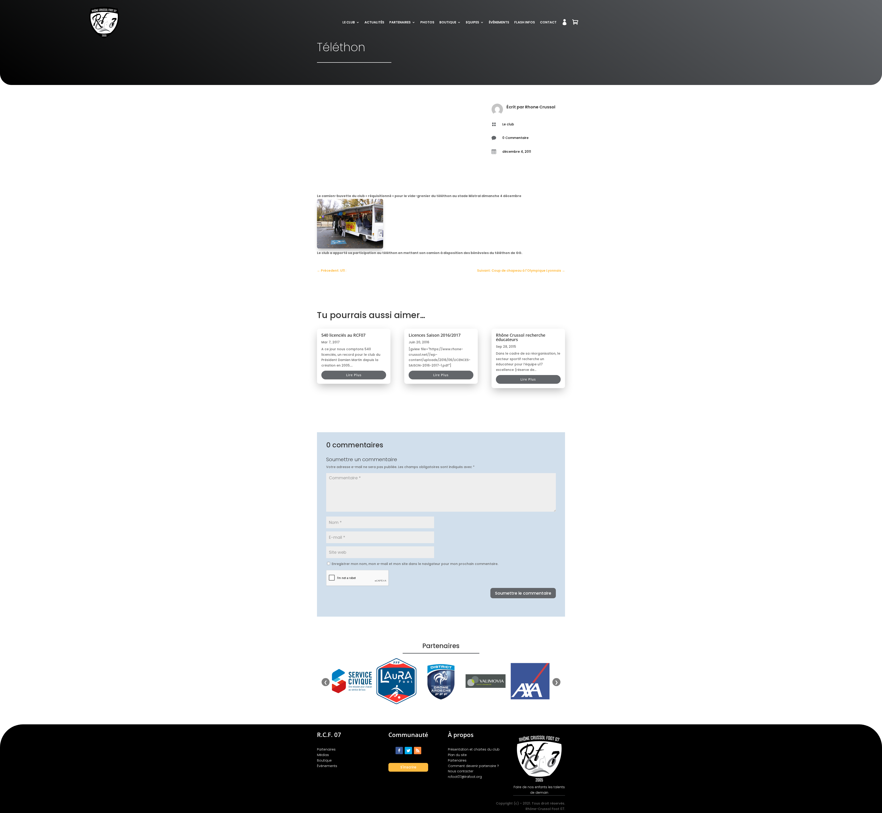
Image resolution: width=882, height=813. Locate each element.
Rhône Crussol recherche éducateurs (520, 337)
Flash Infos (524, 22)
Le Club (348, 22)
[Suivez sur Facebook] (399, 750)
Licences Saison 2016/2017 (435, 335)
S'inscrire (408, 767)
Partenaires (400, 22)
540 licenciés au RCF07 (343, 335)
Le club (508, 124)
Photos (427, 22)
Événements (499, 22)
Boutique (447, 22)
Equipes (472, 22)
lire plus (354, 375)
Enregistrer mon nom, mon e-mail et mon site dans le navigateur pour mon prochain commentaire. (415, 564)
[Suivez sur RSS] (417, 750)
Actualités (374, 22)
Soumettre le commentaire (523, 593)
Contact (548, 22)
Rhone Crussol (540, 107)
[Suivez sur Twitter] (408, 750)
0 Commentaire (515, 138)
